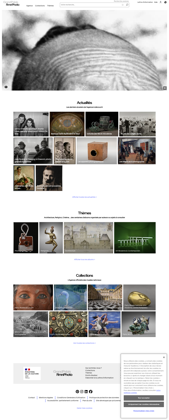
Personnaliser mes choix (143, 411)
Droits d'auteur (91, 375)
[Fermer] (164, 357)
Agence (29, 6)
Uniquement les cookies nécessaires (143, 404)
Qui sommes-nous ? (93, 368)
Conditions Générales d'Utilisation (71, 398)
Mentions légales (46, 398)
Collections (40, 6)
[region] (144, 386)
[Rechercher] (127, 5)
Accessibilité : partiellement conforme (62, 401)
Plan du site (87, 401)
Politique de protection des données (104, 398)
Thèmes (50, 6)
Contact (31, 398)
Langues (165, 2)
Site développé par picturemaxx (109, 401)
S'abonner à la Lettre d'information (99, 378)
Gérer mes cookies (84, 408)
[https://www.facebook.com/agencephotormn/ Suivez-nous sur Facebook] (90, 392)
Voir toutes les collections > (84, 343)
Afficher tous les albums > (84, 259)
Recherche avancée (121, 1)
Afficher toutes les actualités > (84, 197)
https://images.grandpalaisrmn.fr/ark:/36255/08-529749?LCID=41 (4, 87)
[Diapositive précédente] (5, 51)
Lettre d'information (145, 2)
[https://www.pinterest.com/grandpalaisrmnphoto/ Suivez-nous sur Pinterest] (77, 392)
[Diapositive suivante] (164, 51)
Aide (155, 2)
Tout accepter (144, 398)
